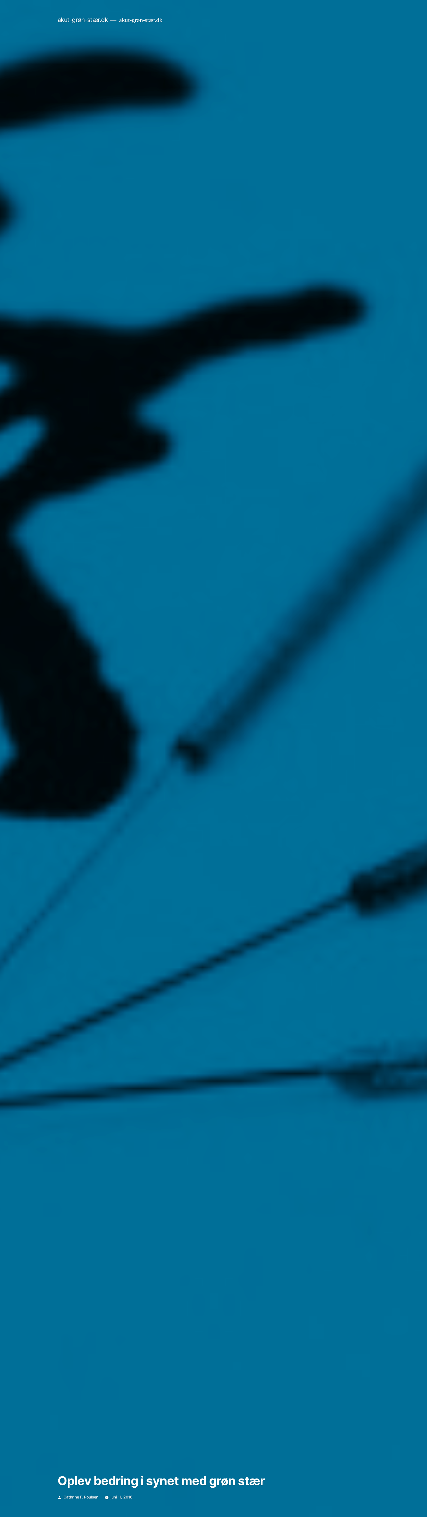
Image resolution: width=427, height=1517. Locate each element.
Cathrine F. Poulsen (81, 1497)
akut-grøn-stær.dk (83, 19)
